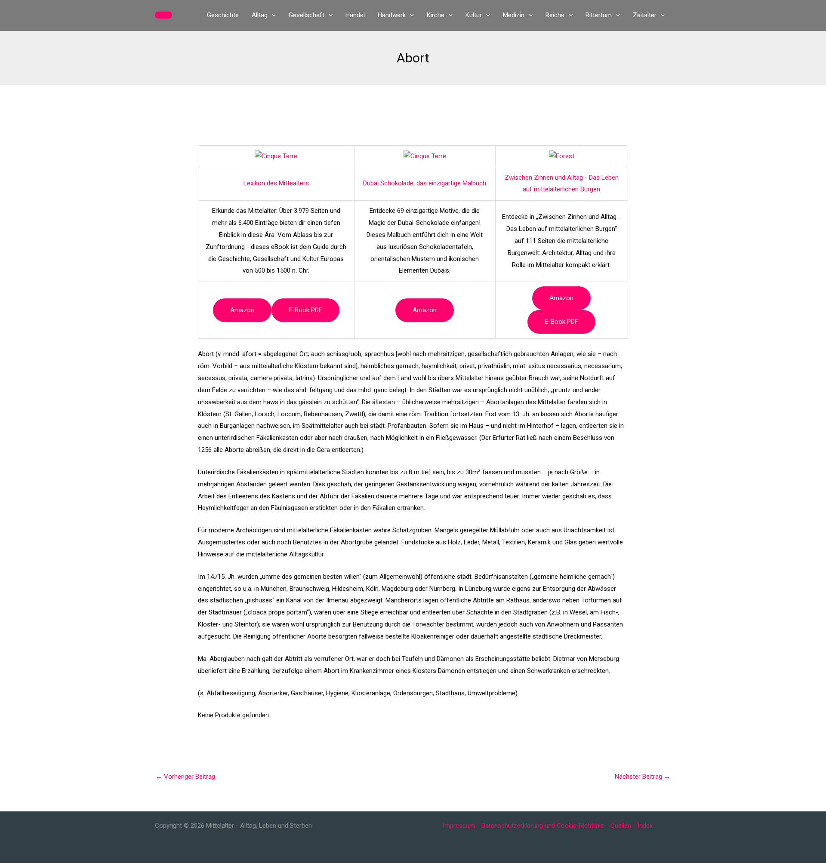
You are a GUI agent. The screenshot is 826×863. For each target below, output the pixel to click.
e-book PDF (305, 310)
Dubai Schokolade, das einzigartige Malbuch (424, 183)
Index (645, 825)
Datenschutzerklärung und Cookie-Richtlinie (542, 825)
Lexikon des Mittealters (276, 183)
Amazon (242, 310)
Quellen (620, 825)
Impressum (459, 825)
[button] (163, 15)
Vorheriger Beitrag (185, 776)
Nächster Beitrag (642, 776)
